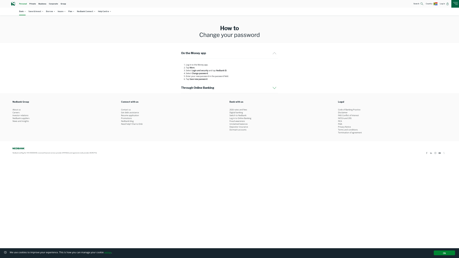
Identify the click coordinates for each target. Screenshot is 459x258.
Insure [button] (60, 11)
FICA (340, 121)
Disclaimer (343, 112)
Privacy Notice (344, 127)
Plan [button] (70, 11)
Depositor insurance (239, 127)
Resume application (130, 115)
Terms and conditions (348, 129)
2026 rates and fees (238, 109)
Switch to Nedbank (238, 115)
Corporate (53, 4)
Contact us (126, 109)
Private (32, 4)
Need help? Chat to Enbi (132, 124)
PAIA (340, 124)
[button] (418, 3)
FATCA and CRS (345, 118)
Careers (16, 112)
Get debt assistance (130, 112)
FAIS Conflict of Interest (348, 115)
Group (63, 4)
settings (107, 252)
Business (42, 4)
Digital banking (236, 112)
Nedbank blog (127, 121)
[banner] (229, 29)
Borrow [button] (49, 11)
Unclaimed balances (239, 124)
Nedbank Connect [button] (85, 11)
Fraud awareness (237, 121)
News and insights (21, 121)
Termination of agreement (350, 132)
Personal (23, 4)
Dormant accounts (238, 129)
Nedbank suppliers (21, 118)
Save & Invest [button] (34, 11)
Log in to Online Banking (240, 118)
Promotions (126, 118)
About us (17, 109)
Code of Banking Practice (349, 109)
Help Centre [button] (103, 11)
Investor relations (20, 115)
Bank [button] (21, 11)
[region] (229, 72)
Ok (444, 253)
